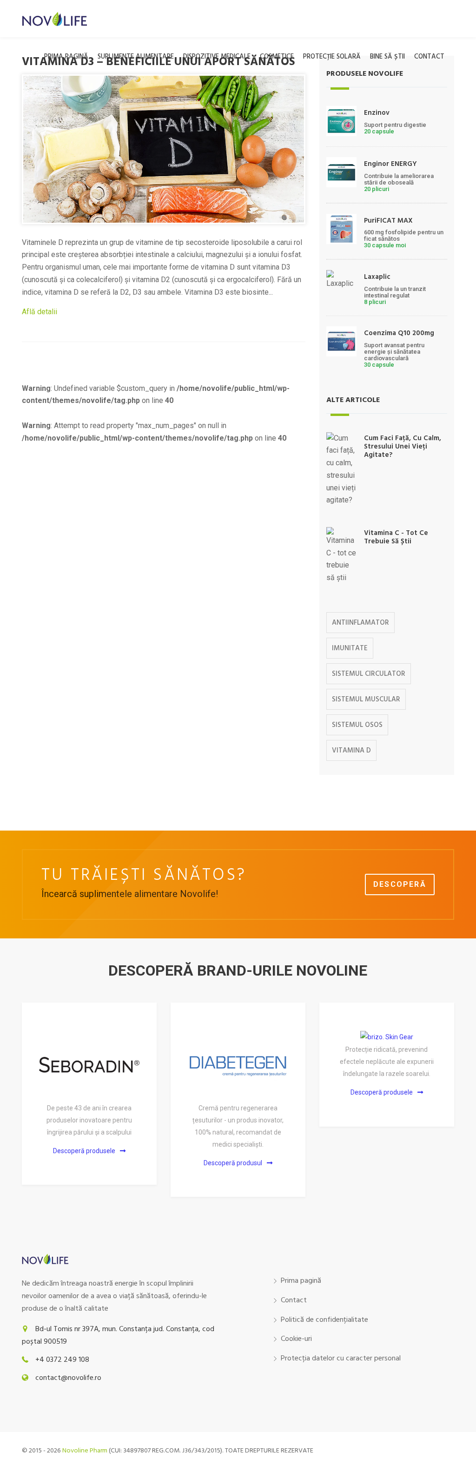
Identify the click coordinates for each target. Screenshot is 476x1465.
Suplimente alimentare (136, 57)
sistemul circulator (368, 674)
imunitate (350, 648)
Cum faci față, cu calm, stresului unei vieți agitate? (402, 446)
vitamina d (351, 750)
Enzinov (377, 113)
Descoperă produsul (233, 1163)
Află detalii (39, 311)
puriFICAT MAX (388, 221)
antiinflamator (360, 622)
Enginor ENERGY (390, 164)
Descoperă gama (399, 887)
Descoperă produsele (84, 1151)
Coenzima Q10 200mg (399, 333)
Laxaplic (377, 277)
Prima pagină (66, 57)
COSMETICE (277, 57)
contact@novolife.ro (68, 1378)
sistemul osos (357, 725)
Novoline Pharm (84, 1450)
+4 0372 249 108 (62, 1360)
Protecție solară (332, 57)
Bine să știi (387, 57)
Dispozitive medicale (217, 57)
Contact (429, 57)
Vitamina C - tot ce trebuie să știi (396, 537)
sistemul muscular (366, 699)
